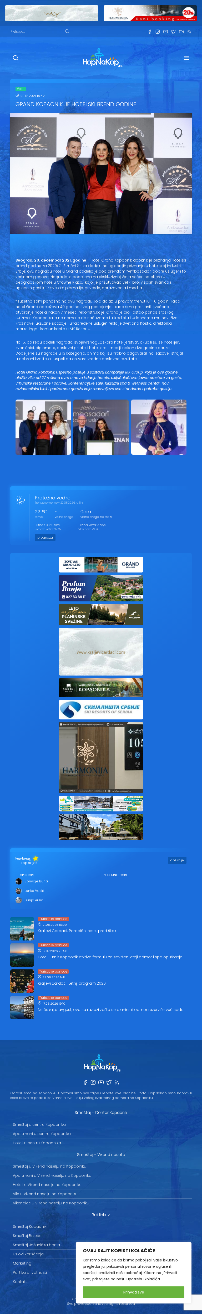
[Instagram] (157, 31)
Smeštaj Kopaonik (30, 1226)
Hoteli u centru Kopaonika (37, 1143)
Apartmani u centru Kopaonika (42, 1133)
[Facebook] (150, 31)
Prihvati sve (133, 1292)
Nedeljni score (116, 875)
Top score (26, 875)
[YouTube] (165, 31)
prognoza (45, 537)
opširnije (177, 860)
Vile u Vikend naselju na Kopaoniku (45, 1194)
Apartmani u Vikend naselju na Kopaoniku (52, 1175)
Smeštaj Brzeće (27, 1235)
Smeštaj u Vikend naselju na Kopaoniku (49, 1166)
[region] (133, 1272)
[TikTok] (181, 31)
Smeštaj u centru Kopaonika (39, 1124)
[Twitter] (173, 31)
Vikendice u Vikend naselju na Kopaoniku (51, 1203)
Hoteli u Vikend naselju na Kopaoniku (47, 1184)
